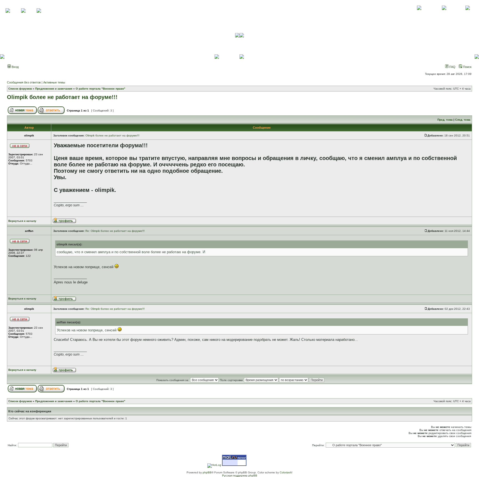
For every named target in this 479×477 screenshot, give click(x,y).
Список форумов (20, 88)
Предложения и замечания (53, 88)
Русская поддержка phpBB (239, 475)
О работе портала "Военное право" (100, 88)
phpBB (207, 472)
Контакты (443, 14)
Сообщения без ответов (24, 82)
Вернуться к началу (22, 220)
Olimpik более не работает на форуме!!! (62, 97)
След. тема (462, 119)
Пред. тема (445, 119)
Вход (15, 66)
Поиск (467, 66)
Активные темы (54, 82)
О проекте (419, 14)
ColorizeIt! (286, 472)
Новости (467, 14)
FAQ (452, 66)
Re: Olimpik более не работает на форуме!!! (115, 230)
